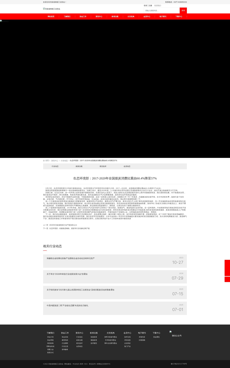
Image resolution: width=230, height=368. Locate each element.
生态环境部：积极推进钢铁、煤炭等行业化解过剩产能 (69, 228)
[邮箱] (227, 268)
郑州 (81, 364)
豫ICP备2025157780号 (179, 364)
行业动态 (64, 161)
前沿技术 (103, 166)
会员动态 (127, 166)
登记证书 (92, 364)
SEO (85, 364)
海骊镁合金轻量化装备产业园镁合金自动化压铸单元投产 (71, 258)
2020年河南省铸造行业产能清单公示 (63, 225)
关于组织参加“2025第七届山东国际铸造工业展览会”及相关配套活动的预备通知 (80, 290)
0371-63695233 (180, 2)
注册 (150, 5)
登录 (146, 5)
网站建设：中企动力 (71, 364)
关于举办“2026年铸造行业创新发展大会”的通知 (67, 274)
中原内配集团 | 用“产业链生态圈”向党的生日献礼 (67, 305)
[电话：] (227, 262)
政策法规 (79, 166)
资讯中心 (54, 161)
